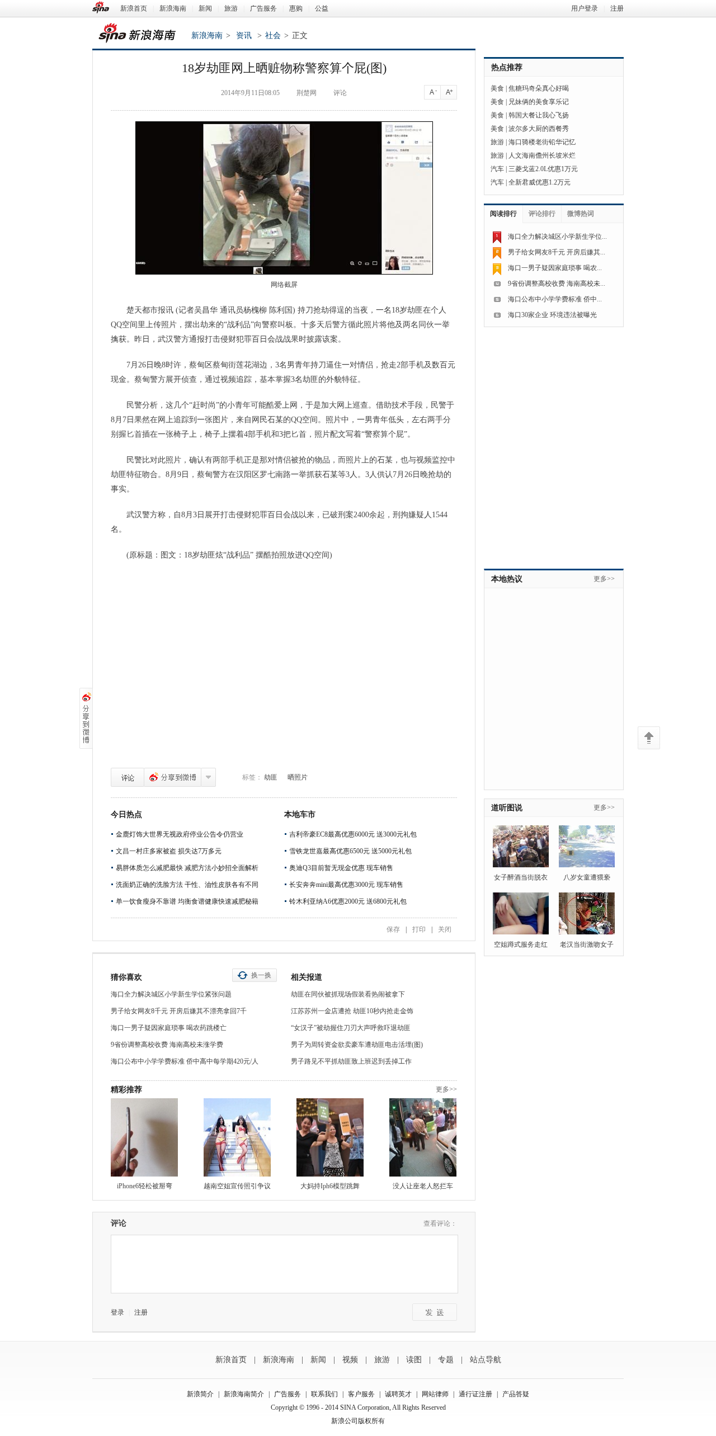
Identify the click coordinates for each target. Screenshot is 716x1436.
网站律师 (435, 1394)
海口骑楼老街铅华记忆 (542, 142)
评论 (127, 777)
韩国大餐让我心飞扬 (538, 115)
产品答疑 (515, 1394)
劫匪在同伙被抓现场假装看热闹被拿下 (348, 994)
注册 (617, 8)
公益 (321, 8)
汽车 (497, 169)
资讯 (244, 35)
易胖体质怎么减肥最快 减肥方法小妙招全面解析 (187, 868)
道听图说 (506, 808)
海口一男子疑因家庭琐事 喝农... (555, 268)
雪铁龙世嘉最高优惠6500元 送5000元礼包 (350, 851)
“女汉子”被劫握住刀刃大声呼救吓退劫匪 (351, 1028)
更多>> (446, 1089)
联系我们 (324, 1394)
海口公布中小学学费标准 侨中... (555, 299)
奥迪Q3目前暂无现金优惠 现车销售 (341, 868)
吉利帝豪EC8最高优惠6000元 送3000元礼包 (353, 834)
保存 (393, 929)
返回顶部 (649, 737)
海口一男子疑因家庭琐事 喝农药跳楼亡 (169, 1028)
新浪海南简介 (244, 1394)
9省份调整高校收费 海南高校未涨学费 (167, 1044)
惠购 (296, 8)
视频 (350, 1359)
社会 (273, 35)
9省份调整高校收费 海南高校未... (556, 283)
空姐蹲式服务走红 (521, 944)
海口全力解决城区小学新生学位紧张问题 (171, 994)
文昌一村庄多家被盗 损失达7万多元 (169, 851)
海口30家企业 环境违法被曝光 (552, 315)
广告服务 (263, 8)
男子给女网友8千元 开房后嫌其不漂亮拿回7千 (179, 1011)
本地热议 (506, 579)
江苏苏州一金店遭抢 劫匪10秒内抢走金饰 (352, 1011)
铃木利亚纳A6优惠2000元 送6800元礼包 (348, 901)
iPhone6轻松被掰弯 (144, 1186)
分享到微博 (172, 777)
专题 (446, 1359)
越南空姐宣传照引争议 (237, 1186)
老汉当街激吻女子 (587, 944)
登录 (117, 1312)
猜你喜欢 (126, 977)
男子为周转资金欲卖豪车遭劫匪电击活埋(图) (357, 1044)
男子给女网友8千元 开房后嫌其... (556, 252)
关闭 (444, 929)
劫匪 (270, 777)
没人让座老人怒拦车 (423, 1186)
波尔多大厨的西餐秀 (538, 129)
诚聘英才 (398, 1394)
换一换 (261, 975)
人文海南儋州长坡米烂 (542, 155)
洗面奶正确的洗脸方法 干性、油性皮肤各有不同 (187, 885)
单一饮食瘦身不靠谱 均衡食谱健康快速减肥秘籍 (187, 901)
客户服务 (361, 1394)
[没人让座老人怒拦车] (422, 1137)
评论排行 (542, 214)
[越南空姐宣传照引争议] (237, 1137)
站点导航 (485, 1359)
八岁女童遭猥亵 (586, 877)
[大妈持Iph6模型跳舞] (330, 1137)
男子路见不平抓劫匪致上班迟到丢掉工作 (351, 1061)
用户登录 (584, 8)
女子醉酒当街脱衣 (521, 877)
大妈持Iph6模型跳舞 (330, 1186)
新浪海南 (172, 8)
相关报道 (306, 977)
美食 (497, 88)
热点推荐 (506, 67)
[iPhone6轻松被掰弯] (144, 1137)
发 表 (434, 1312)
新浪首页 (133, 8)
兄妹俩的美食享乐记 (538, 102)
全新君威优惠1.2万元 (539, 182)
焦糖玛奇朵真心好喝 (538, 88)
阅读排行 (503, 214)
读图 (414, 1359)
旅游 (231, 8)
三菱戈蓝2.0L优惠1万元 (543, 169)
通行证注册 (475, 1394)
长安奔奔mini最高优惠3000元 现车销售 (346, 885)
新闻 (205, 8)
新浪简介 (200, 1394)
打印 (419, 929)
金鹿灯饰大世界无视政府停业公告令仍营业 (179, 834)
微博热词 (580, 214)
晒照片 (298, 777)
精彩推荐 (126, 1089)
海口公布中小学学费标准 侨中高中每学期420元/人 (184, 1061)
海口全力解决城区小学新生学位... (557, 236)
